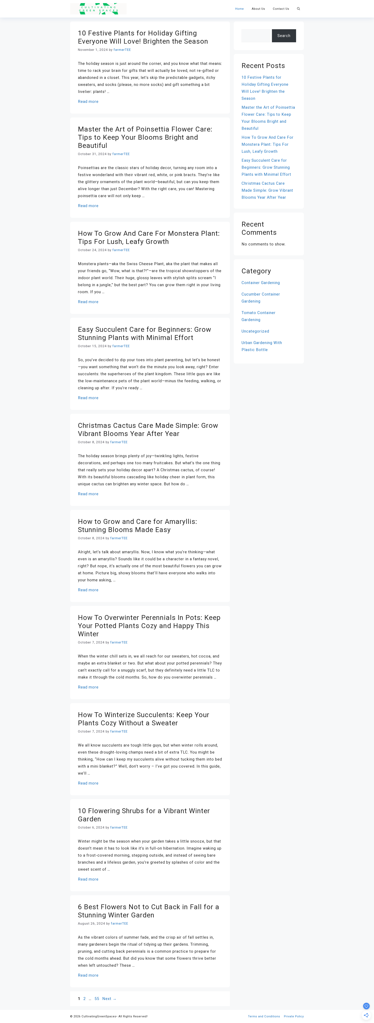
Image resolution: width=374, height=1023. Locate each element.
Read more (88, 101)
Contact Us (281, 9)
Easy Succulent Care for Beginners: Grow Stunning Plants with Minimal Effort (144, 334)
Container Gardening (261, 282)
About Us (258, 9)
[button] (298, 9)
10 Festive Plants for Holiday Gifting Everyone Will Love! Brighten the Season (143, 37)
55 (97, 998)
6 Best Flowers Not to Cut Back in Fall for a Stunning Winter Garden (148, 911)
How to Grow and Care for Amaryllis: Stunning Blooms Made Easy (137, 526)
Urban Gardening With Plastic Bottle (262, 346)
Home (239, 9)
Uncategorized (255, 331)
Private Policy (294, 1016)
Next (109, 998)
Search (283, 35)
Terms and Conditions (264, 1016)
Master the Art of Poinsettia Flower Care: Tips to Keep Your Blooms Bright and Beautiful (145, 137)
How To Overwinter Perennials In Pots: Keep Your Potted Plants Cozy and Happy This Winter (149, 626)
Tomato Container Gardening (259, 316)
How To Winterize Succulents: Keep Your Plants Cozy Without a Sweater (143, 719)
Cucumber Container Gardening (261, 298)
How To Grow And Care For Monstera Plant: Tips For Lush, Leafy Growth (149, 237)
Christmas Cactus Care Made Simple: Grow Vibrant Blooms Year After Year (148, 430)
